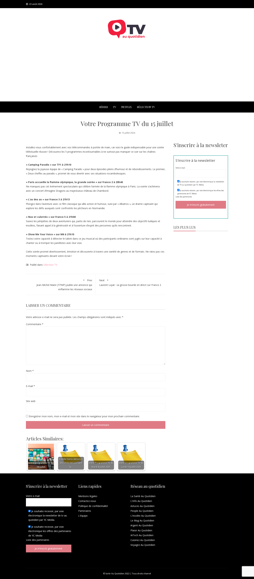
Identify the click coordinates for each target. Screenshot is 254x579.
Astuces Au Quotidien (142, 506)
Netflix (126, 107)
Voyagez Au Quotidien (142, 545)
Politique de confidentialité (93, 506)
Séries (103, 107)
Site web (30, 401)
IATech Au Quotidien (141, 535)
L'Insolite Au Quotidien (143, 515)
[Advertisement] (127, 75)
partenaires (187, 196)
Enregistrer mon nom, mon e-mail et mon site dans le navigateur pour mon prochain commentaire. (84, 416)
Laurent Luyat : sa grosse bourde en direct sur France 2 (130, 283)
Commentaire (34, 324)
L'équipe (83, 515)
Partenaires (84, 510)
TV (114, 107)
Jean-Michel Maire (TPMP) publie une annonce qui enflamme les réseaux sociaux (64, 285)
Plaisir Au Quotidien (141, 530)
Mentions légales (87, 496)
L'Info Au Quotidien (141, 501)
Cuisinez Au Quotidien (142, 540)
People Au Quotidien (141, 510)
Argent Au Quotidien (141, 525)
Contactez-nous (87, 501)
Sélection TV (146, 107)
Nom (30, 370)
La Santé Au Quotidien (143, 496)
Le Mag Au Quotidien (142, 520)
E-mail (30, 386)
